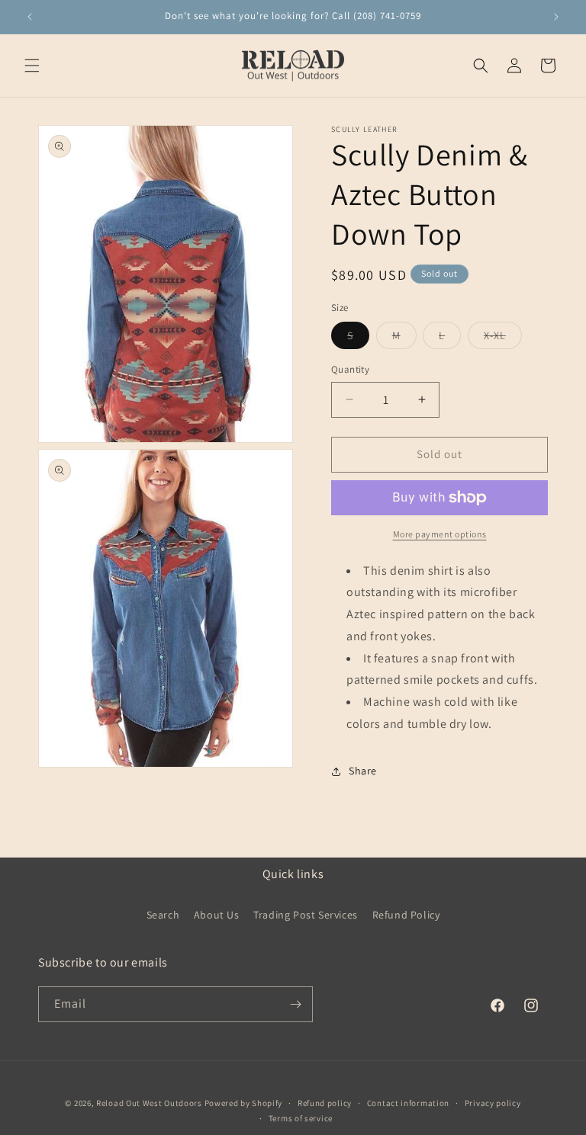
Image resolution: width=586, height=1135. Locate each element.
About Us (217, 915)
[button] (32, 65)
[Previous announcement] (30, 17)
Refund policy (325, 1103)
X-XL (503, 338)
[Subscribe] (295, 1004)
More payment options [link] (440, 534)
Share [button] (363, 771)
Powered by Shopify (243, 1103)
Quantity (350, 369)
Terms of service (301, 1118)
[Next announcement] (556, 17)
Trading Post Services (305, 915)
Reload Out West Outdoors (149, 1103)
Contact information (408, 1103)
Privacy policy (493, 1103)
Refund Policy (406, 915)
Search (163, 915)
